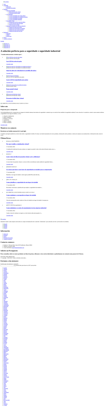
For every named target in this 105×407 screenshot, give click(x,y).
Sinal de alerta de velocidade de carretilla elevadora (21, 70)
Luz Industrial (9, 14)
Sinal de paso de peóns (14, 24)
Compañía (5, 5)
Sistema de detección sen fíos (15, 31)
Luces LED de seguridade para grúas (17, 80)
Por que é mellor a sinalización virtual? (17, 144)
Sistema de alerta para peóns (15, 27)
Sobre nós (8, 6)
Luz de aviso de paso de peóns (16, 23)
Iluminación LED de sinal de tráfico (17, 22)
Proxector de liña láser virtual (15, 98)
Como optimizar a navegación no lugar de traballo (21, 195)
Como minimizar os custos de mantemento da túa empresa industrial (26, 208)
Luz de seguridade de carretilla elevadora (18, 17)
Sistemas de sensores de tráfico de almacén (16, 26)
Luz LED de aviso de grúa (14, 61)
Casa (4, 4)
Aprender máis (9, 64)
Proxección (8, 36)
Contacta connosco (7, 38)
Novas (4, 37)
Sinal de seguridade (10, 10)
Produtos (5, 9)
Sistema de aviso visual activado (16, 29)
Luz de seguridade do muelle (15, 18)
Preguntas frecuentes (11, 8)
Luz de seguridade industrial (15, 19)
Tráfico (8, 35)
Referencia (5, 32)
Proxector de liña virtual (14, 13)
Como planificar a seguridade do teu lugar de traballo (22, 182)
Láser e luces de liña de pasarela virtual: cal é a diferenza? (23, 156)
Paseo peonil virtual (12, 89)
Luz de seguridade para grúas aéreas (17, 15)
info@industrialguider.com (18, 247)
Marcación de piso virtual (15, 11)
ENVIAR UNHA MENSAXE (8, 256)
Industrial (8, 33)
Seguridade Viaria (10, 20)
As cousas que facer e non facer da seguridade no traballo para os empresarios (29, 169)
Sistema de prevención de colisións (17, 28)
